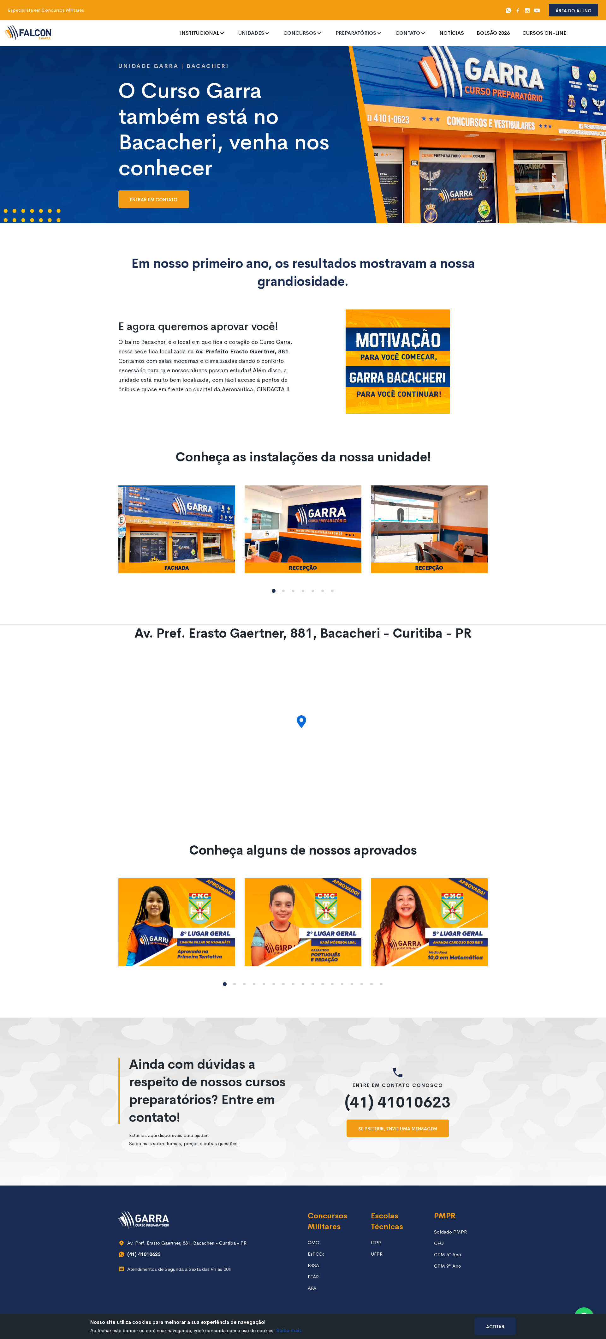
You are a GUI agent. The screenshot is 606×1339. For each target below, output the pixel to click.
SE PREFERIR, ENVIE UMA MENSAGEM (397, 1128)
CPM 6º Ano (447, 1255)
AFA (312, 1288)
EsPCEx (316, 1254)
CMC (313, 1243)
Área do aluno (573, 10)
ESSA (313, 1265)
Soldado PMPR (450, 1232)
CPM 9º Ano (447, 1266)
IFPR (376, 1243)
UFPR (377, 1254)
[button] (274, 591)
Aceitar (495, 1326)
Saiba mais (289, 1330)
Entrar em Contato (153, 199)
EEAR (313, 1277)
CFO (439, 1243)
